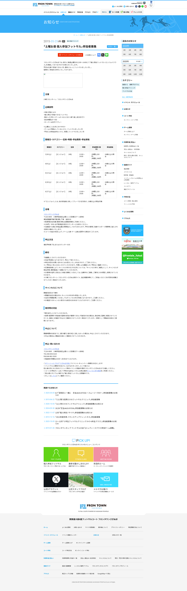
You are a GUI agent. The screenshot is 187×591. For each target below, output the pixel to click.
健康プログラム (134, 84)
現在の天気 (151, 5)
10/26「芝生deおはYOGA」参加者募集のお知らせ (74, 408)
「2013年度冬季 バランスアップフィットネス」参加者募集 (77, 417)
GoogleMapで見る (104, 573)
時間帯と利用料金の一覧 (131, 146)
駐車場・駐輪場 (128, 175)
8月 (141, 54)
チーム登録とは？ (129, 131)
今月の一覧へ (112, 46)
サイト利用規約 (90, 527)
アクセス (87, 12)
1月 (124, 50)
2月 (130, 50)
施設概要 (126, 169)
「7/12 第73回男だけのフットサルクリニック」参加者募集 (77, 399)
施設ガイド (71, 12)
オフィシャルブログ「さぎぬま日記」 (57, 363)
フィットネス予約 (129, 204)
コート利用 (115, 12)
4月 (141, 50)
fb (136, 6)
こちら (53, 376)
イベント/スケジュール (51, 12)
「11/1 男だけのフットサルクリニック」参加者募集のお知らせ (79, 403)
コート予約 (128, 116)
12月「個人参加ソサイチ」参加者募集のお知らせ (73, 412)
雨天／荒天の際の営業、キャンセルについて (128, 558)
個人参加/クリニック (72, 41)
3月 (135, 50)
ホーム (75, 35)
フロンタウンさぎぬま (51, 214)
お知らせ (63, 12)
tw (139, 6)
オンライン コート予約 (131, 120)
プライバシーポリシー (118, 527)
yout (145, 6)
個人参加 (126, 12)
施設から (125, 84)
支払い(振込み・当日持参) (132, 149)
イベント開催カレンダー (69, 535)
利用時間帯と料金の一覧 (69, 558)
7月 (135, 54)
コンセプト (127, 186)
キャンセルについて (130, 152)
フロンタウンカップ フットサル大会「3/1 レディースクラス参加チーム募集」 (85, 428)
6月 (130, 54)
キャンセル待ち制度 (94, 371)
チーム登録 (128, 127)
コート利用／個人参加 (131, 201)
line (142, 6)
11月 (135, 74)
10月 (129, 74)
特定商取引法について (135, 527)
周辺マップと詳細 (67, 573)
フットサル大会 (127, 91)
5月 (124, 54)
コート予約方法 (67, 550)
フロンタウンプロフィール (120, 566)
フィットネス (137, 12)
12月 (140, 74)
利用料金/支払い (130, 142)
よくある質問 (128, 211)
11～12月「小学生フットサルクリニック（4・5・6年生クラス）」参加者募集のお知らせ (86, 422)
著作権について (103, 527)
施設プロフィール (129, 189)
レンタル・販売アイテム (131, 183)
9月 (124, 74)
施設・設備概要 (66, 566)
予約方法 (80, 12)
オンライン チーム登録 (131, 134)
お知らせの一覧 (117, 535)
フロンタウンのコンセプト (100, 566)
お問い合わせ (78, 527)
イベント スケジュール (132, 102)
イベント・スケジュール (51, 535)
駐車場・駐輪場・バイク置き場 (85, 573)
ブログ (94, 12)
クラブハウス (128, 172)
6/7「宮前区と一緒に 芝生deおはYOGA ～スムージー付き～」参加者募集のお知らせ (86, 394)
